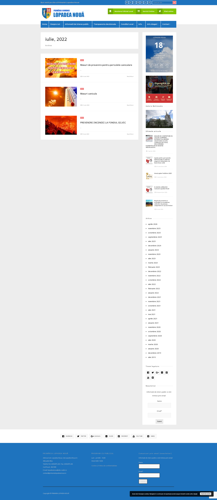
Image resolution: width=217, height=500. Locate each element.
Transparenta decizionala (105, 24)
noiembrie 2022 (154, 275)
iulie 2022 (152, 284)
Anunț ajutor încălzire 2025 (163, 173)
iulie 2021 (152, 310)
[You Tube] (145, 2)
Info (140, 24)
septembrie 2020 (155, 336)
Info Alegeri (152, 24)
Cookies (94, 466)
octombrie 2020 (154, 331)
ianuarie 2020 (153, 348)
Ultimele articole (153, 131)
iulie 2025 (152, 241)
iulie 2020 (152, 340)
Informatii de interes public (77, 24)
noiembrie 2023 (154, 254)
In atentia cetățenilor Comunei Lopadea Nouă (161, 188)
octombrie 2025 (154, 233)
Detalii (195, 494)
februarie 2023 (154, 267)
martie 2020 (153, 344)
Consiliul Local (127, 24)
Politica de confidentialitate (107, 466)
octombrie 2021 (154, 306)
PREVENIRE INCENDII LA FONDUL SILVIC (103, 122)
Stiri (82, 60)
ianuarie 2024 (153, 250)
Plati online (168, 11)
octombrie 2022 (154, 280)
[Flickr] (138, 2)
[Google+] (134, 2)
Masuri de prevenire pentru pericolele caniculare (106, 65)
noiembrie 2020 (154, 327)
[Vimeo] (149, 2)
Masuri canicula (88, 93)
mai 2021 (151, 314)
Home (44, 24)
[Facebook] (127, 2)
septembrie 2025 (155, 237)
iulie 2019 (152, 357)
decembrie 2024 (154, 245)
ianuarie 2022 (153, 293)
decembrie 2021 (154, 297)
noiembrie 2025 (154, 228)
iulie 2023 (152, 258)
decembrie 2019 (154, 353)
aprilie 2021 (152, 318)
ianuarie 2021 (153, 323)
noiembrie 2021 (154, 301)
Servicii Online (148, 11)
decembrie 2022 (154, 271)
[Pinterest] (142, 2)
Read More (130, 76)
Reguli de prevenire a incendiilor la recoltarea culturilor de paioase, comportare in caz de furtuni (163, 203)
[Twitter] (130, 2)
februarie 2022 (154, 288)
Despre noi (55, 24)
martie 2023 (153, 263)
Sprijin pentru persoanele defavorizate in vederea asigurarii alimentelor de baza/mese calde (162, 160)
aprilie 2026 (152, 224)
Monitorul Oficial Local (124, 11)
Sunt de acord (205, 494)
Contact (165, 24)
